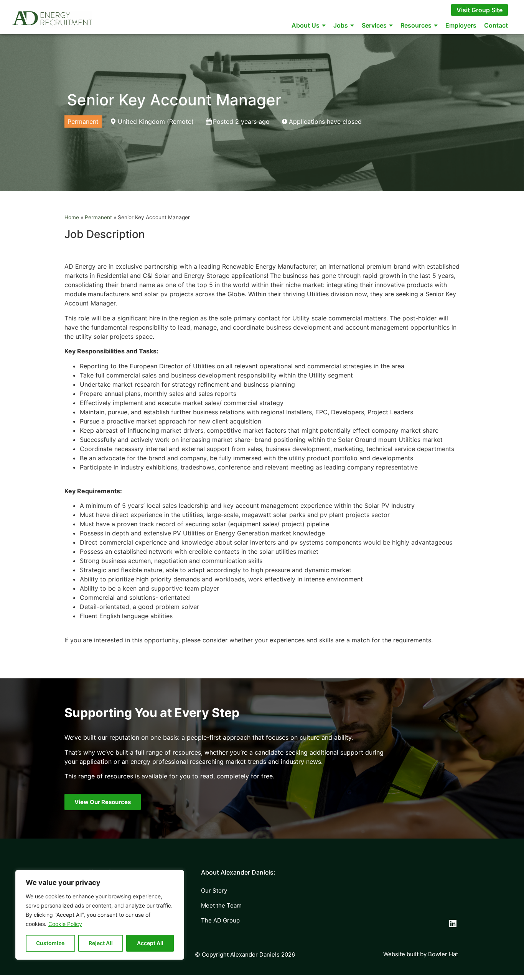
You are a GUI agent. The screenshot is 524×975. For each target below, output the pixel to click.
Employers (460, 25)
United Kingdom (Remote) (156, 121)
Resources (416, 25)
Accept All (150, 943)
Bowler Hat (443, 954)
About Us (306, 25)
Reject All (101, 943)
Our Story (214, 890)
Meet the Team (221, 905)
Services (374, 25)
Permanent (98, 217)
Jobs (340, 25)
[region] (99, 915)
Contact (496, 25)
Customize (50, 943)
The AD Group (220, 920)
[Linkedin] (453, 923)
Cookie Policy (65, 924)
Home (71, 217)
